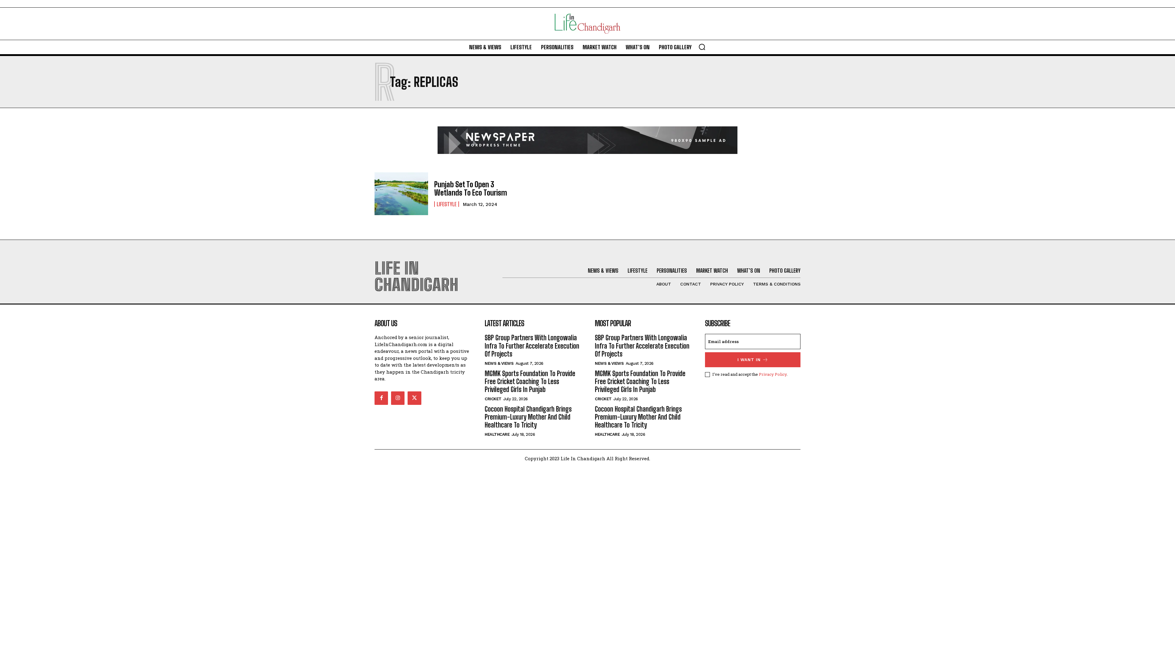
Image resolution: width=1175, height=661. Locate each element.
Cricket (493, 399)
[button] (702, 46)
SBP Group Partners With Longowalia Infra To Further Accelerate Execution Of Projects (532, 346)
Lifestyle (447, 204)
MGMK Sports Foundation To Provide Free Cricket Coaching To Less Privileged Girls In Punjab (530, 381)
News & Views (499, 363)
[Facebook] (381, 398)
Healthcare (497, 434)
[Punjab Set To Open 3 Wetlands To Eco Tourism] (401, 193)
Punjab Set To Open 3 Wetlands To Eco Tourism (470, 188)
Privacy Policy (773, 374)
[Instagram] (398, 398)
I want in (749, 359)
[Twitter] (414, 398)
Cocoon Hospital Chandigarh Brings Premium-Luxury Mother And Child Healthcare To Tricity (528, 417)
